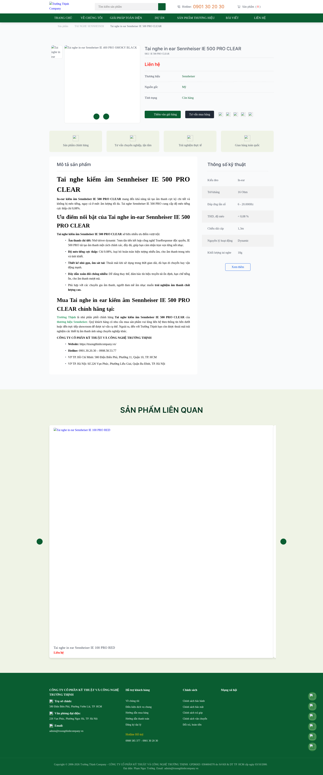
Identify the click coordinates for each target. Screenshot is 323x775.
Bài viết (232, 17)
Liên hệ (260, 17)
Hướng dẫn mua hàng (137, 712)
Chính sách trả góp (193, 712)
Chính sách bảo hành (194, 701)
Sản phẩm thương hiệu (196, 17)
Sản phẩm (63, 26)
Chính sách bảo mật (193, 707)
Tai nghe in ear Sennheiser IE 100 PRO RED (84, 648)
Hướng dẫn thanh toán (137, 718)
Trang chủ (63, 17)
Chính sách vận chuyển (195, 718)
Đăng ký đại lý (133, 724)
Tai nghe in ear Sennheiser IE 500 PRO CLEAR (193, 48)
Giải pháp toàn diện (126, 17)
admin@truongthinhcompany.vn (58, 731)
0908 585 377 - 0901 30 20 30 (142, 740)
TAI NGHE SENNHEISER (89, 26)
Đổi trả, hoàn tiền (192, 724)
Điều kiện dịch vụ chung (139, 707)
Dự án (159, 17)
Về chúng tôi (91, 17)
